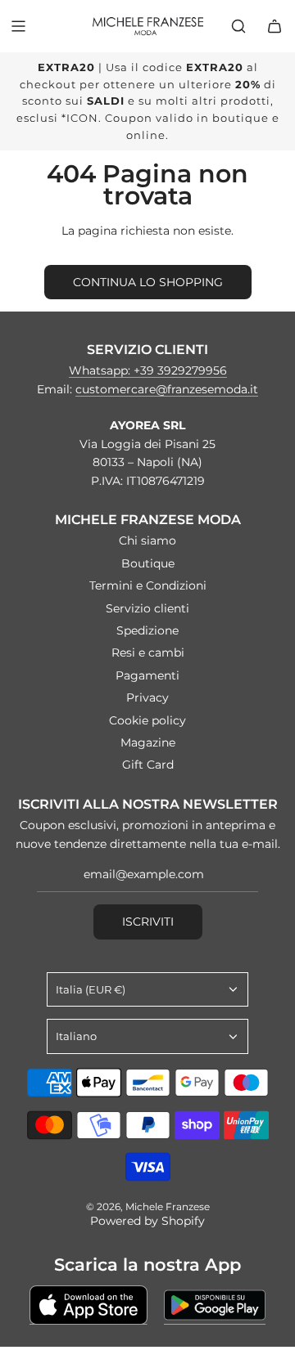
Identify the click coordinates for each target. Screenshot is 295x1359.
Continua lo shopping (148, 282)
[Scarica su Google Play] (215, 1305)
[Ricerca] (238, 26)
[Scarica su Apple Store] (89, 1305)
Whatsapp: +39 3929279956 (148, 370)
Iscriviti (148, 921)
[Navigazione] (18, 26)
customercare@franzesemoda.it (166, 389)
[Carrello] (274, 26)
